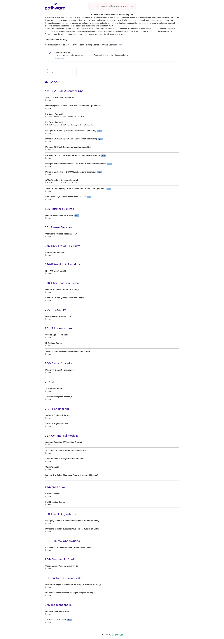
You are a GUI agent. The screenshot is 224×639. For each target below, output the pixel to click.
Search (49, 70)
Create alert (59, 58)
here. (121, 45)
